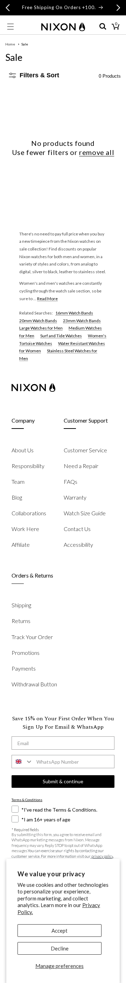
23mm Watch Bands (82, 320)
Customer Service (85, 450)
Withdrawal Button (34, 684)
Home (10, 44)
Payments (24, 668)
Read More (47, 298)
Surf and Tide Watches (61, 335)
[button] (10, 26)
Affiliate (21, 544)
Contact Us (77, 528)
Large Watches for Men (41, 328)
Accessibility (78, 544)
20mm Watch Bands (38, 320)
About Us (23, 450)
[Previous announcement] (7, 7)
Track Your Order (32, 637)
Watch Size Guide (85, 513)
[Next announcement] (118, 7)
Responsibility (28, 465)
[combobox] (22, 761)
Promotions (26, 652)
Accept (59, 930)
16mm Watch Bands (74, 313)
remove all (96, 152)
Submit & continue (63, 781)
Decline (60, 948)
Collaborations (29, 513)
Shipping (21, 605)
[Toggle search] (103, 26)
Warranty (75, 497)
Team (18, 481)
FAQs (70, 481)
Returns (21, 620)
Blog (17, 497)
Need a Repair (81, 465)
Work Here (25, 528)
